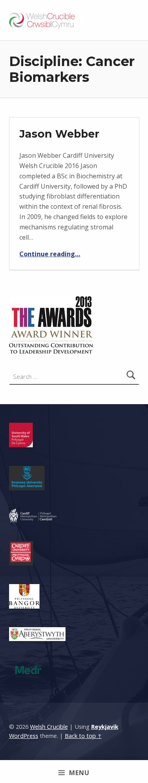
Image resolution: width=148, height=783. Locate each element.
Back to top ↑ (83, 736)
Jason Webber (59, 133)
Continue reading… (49, 254)
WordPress (23, 736)
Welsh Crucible (49, 726)
